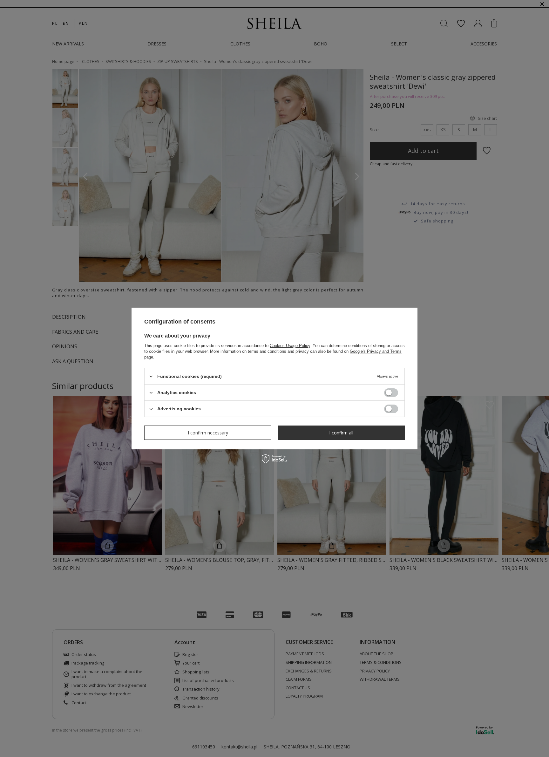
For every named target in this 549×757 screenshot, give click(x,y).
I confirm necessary (208, 432)
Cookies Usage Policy (290, 345)
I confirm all (341, 432)
